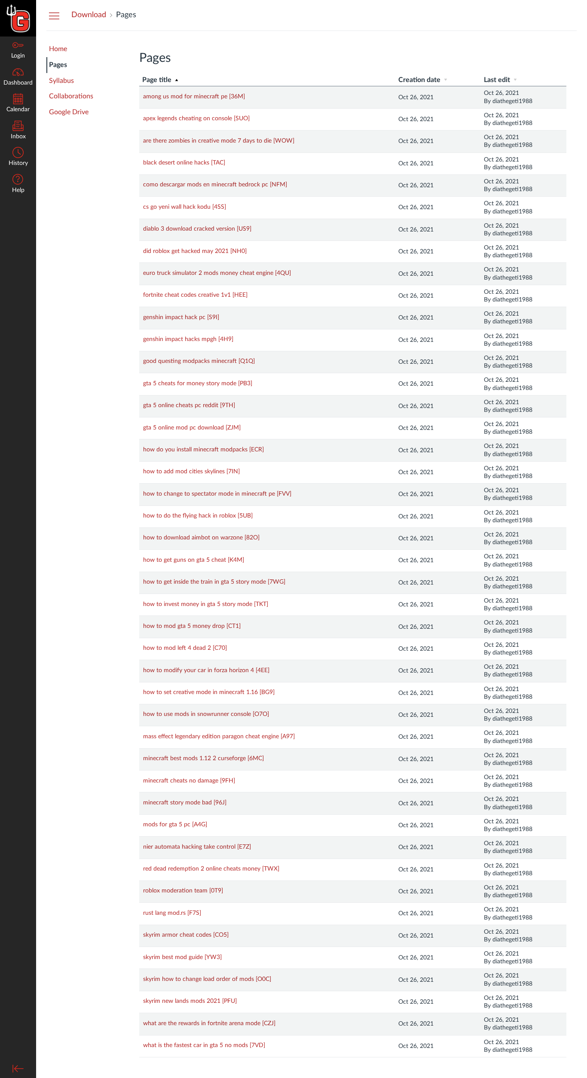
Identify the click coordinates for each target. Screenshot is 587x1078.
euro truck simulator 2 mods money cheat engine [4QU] (217, 273)
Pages (58, 64)
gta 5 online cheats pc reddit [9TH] (189, 405)
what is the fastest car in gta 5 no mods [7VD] (204, 1045)
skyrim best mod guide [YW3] (182, 957)
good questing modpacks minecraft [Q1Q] (199, 361)
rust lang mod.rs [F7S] (172, 913)
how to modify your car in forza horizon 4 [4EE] (206, 670)
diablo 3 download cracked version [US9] (197, 229)
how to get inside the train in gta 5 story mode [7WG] (214, 582)
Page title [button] (157, 79)
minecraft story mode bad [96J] (184, 803)
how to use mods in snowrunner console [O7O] (206, 714)
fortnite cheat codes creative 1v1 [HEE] (195, 295)
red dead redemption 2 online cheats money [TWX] (211, 869)
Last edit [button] (498, 79)
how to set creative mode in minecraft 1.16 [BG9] (209, 692)
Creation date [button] (420, 79)
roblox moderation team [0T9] (183, 891)
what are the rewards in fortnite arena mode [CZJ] (209, 1023)
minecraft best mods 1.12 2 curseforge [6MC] (203, 758)
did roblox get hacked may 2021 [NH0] (195, 251)
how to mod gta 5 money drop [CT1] (192, 626)
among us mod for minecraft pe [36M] (194, 97)
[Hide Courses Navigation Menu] (54, 15)
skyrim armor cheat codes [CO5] (186, 935)
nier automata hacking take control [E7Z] (197, 847)
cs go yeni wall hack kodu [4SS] (184, 207)
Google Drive (69, 112)
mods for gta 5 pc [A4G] (175, 825)
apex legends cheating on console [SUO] (196, 119)
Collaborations (71, 96)
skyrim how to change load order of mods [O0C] (207, 979)
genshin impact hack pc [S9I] (181, 317)
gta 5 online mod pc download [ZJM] (192, 428)
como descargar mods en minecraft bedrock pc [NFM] (215, 185)
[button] (18, 157)
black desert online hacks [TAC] (184, 163)
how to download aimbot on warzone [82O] (201, 538)
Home (58, 49)
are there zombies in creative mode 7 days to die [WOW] (218, 141)
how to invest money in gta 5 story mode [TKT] (205, 604)
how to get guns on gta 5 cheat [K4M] (193, 560)
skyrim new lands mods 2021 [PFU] (190, 1001)
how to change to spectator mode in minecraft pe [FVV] (217, 494)
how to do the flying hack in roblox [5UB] (198, 516)
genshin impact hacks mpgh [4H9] (188, 339)
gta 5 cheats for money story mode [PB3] (197, 384)
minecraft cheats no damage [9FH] (189, 781)
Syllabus (61, 80)
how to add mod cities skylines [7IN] (191, 472)
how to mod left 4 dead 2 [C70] (185, 648)
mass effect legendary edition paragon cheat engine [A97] (219, 737)
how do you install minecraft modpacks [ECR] (203, 450)
